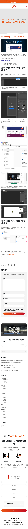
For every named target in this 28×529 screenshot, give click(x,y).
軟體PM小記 (5, 397)
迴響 (4, 278)
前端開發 (4, 399)
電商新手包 (3, 378)
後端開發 (4, 400)
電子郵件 (5, 298)
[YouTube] (12, 519)
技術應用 (3, 396)
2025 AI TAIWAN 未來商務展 (7, 365)
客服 (4, 414)
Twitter (11, 265)
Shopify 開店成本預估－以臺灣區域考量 (9, 370)
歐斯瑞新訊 (5, 386)
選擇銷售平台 (5, 379)
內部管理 (4, 417)
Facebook (9, 265)
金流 (4, 411)
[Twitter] (18, 519)
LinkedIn (14, 265)
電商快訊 (3, 385)
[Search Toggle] (26, 6)
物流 (4, 413)
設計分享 (2, 256)
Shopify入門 (5, 382)
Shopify (3, 393)
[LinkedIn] (10, 519)
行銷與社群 (3, 407)
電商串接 (3, 409)
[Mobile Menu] (2, 6)
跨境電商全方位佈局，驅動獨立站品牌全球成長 (11, 362)
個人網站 (5, 303)
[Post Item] (14, 330)
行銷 (4, 415)
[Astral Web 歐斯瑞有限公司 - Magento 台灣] (14, 6)
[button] (11, 348)
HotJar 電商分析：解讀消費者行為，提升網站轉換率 (12, 360)
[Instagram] (16, 519)
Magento (3, 390)
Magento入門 (5, 381)
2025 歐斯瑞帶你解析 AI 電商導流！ (8, 367)
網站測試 (4, 402)
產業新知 (4, 388)
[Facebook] (14, 519)
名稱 (4, 293)
